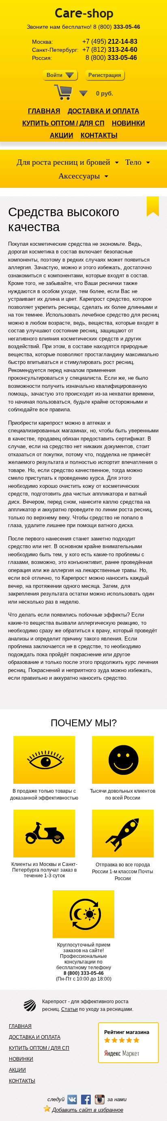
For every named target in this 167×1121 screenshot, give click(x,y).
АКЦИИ (61, 135)
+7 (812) (109, 49)
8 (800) (116, 26)
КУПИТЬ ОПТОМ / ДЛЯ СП (63, 123)
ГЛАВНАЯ (44, 111)
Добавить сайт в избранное (87, 1110)
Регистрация (104, 75)
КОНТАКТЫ (99, 135)
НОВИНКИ (128, 123)
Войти (54, 75)
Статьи (69, 1009)
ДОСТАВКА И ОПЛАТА (103, 111)
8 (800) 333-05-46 (84, 973)
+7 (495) (109, 41)
